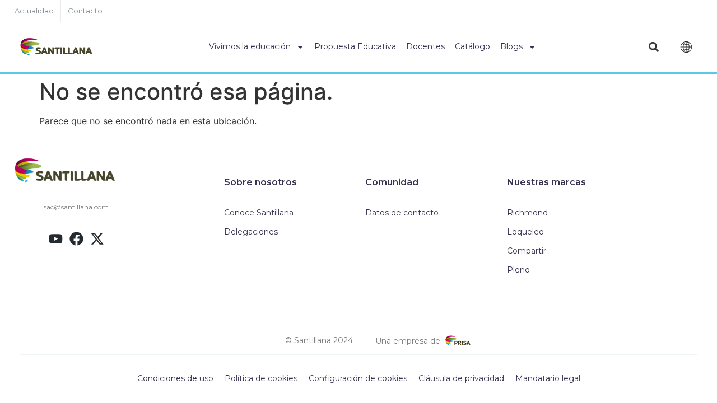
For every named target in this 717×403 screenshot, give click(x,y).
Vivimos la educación (250, 46)
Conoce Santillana (259, 213)
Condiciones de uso (175, 378)
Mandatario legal (547, 378)
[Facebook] (76, 239)
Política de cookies (261, 378)
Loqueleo (525, 232)
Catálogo (472, 46)
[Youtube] (56, 239)
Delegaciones (251, 232)
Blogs (511, 46)
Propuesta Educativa (355, 46)
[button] (653, 47)
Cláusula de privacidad (461, 378)
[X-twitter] (97, 239)
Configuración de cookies (358, 378)
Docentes (425, 46)
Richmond (527, 213)
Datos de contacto (402, 213)
